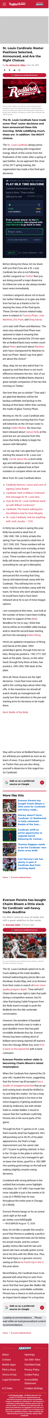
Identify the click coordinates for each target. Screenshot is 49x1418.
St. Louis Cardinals (17, 144)
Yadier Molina (18, 427)
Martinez (39, 346)
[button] (24, 240)
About (5, 1354)
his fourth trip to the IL (32, 1262)
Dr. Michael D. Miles (15, 65)
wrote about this (19, 459)
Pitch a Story (9, 1369)
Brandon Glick (13, 925)
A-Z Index (7, 1388)
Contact (6, 1359)
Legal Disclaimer (11, 1379)
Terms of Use (9, 1374)
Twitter (29, 276)
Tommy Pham (30, 315)
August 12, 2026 (27, 1223)
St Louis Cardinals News (21, 877)
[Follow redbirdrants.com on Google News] (42, 783)
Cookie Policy (31, 1374)
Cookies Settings (33, 1388)
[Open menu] (4, 4)
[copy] (19, 70)
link (34, 618)
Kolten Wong (34, 635)
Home (5, 877)
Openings (29, 1354)
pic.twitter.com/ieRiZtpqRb (17, 1219)
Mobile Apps (9, 1364)
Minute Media (18, 1395)
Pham (13, 346)
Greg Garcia (35, 319)
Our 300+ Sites (32, 1359)
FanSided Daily (32, 1364)
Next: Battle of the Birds (15, 712)
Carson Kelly (32, 432)
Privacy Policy (31, 1369)
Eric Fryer (18, 319)
